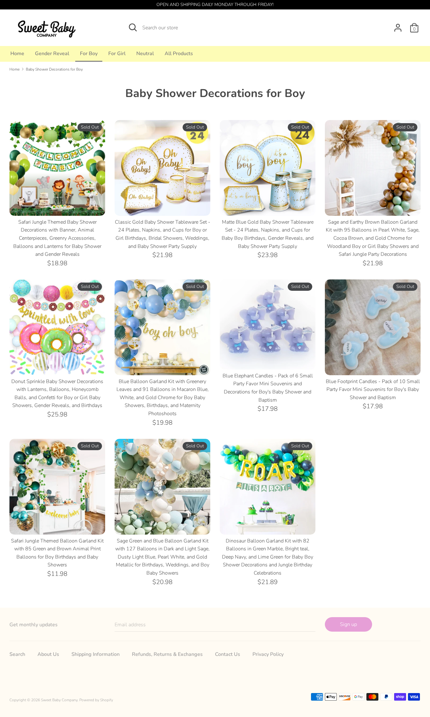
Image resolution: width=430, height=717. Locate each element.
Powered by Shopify (96, 700)
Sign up (348, 624)
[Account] (398, 25)
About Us (48, 654)
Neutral (145, 53)
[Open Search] (133, 27)
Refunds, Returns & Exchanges (167, 654)
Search (17, 654)
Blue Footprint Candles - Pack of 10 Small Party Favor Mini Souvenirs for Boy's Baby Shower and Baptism (373, 389)
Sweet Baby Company (59, 700)
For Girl (117, 53)
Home (17, 53)
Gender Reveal (52, 53)
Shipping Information (95, 654)
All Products (179, 53)
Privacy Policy (268, 654)
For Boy (89, 53)
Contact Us (227, 654)
